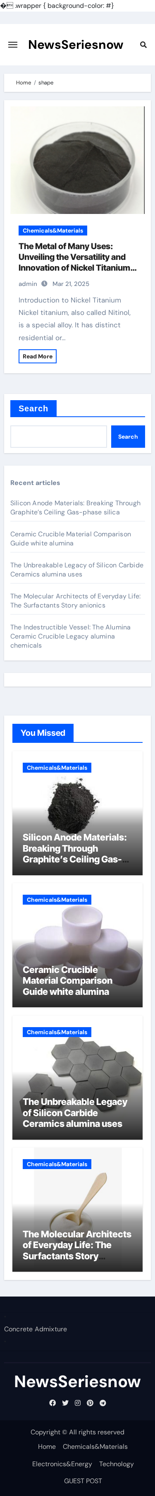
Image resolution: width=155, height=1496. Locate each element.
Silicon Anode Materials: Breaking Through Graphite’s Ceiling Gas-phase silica (75, 507)
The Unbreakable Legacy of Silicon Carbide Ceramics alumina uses (76, 570)
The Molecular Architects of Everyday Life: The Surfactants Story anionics (75, 601)
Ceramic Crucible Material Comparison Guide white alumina (70, 538)
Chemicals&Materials (53, 230)
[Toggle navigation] (12, 45)
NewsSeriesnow (76, 44)
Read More (37, 356)
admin (28, 284)
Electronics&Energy (62, 1464)
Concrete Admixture (35, 1329)
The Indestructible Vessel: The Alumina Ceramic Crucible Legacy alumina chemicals (70, 636)
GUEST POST (83, 1481)
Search (34, 408)
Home (47, 1446)
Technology (116, 1464)
